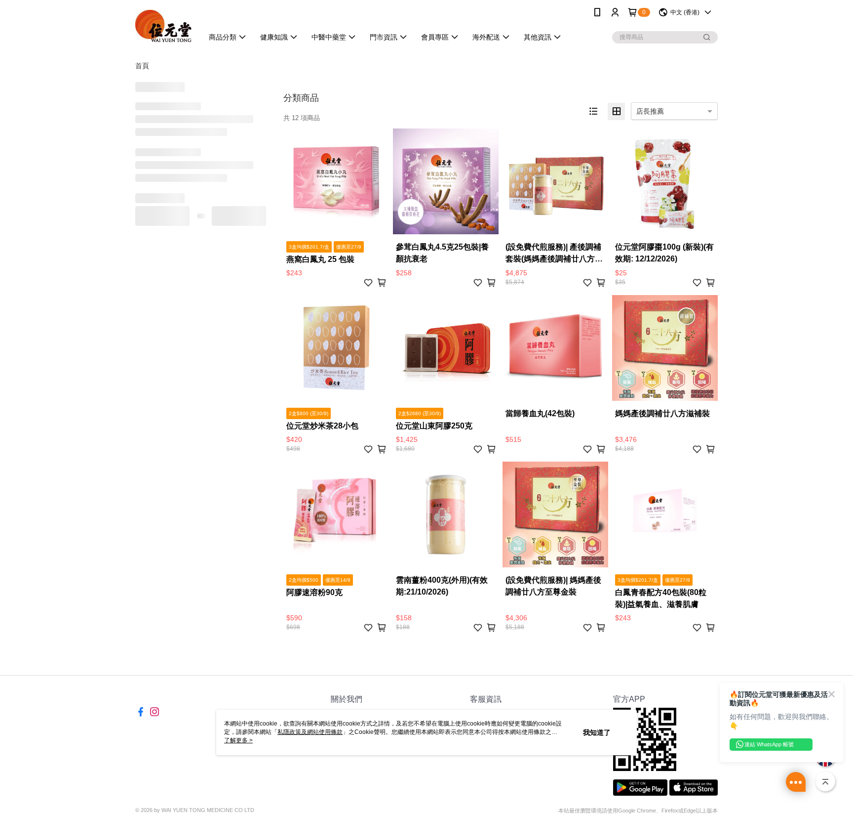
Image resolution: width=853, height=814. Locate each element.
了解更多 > (238, 740)
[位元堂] (163, 26)
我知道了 (597, 732)
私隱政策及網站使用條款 (310, 731)
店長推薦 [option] (650, 111)
